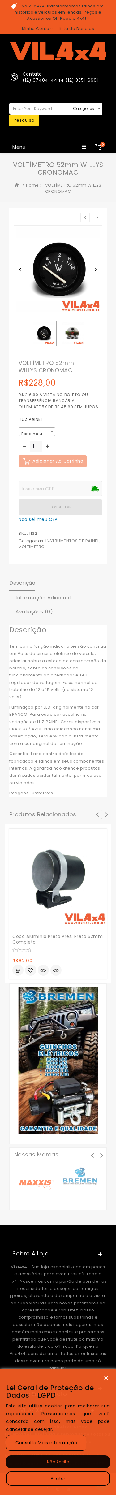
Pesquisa (24, 120)
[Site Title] (58, 51)
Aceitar (58, 1478)
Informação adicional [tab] (43, 597)
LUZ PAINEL (31, 419)
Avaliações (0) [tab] (34, 611)
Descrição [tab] (22, 582)
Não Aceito (58, 1461)
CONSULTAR (60, 507)
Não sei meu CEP (38, 519)
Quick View (56, 971)
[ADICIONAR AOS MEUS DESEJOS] (30, 971)
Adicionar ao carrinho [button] (18, 970)
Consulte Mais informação (46, 1443)
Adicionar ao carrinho (58, 461)
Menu (19, 147)
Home (32, 185)
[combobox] (37, 431)
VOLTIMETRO (32, 547)
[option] (44, 333)
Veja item (43, 970)
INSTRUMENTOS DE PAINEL (72, 541)
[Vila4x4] (18, 185)
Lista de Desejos (76, 29)
